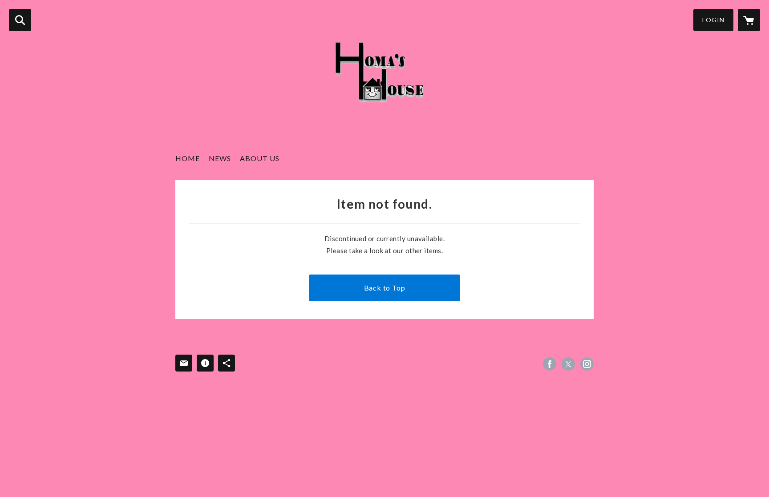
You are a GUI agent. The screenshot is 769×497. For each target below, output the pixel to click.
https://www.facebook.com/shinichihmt (549, 364)
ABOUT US (259, 158)
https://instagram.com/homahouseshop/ (587, 364)
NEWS (220, 158)
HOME (187, 158)
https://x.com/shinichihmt (568, 364)
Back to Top (384, 287)
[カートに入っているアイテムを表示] (749, 20)
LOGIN (713, 20)
